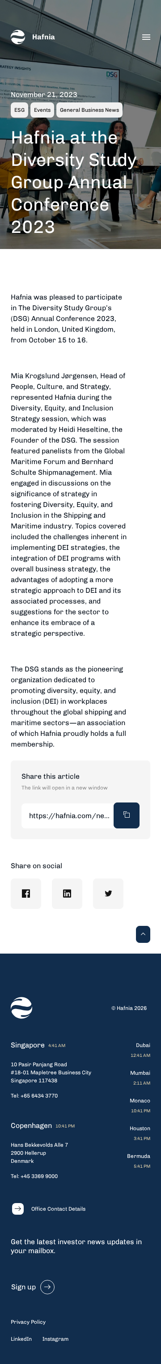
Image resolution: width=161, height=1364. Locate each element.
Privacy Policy (28, 1322)
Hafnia (43, 37)
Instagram (55, 1339)
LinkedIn (21, 1339)
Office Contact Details (58, 1209)
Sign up (23, 1287)
